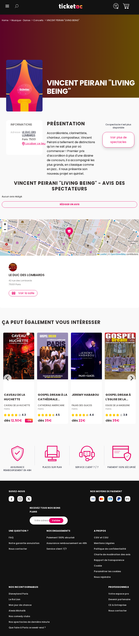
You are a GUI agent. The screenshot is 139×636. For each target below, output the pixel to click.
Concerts (38, 20)
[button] (7, 6)
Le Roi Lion (14, 599)
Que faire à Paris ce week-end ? (27, 627)
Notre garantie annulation (24, 543)
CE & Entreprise (117, 605)
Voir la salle (26, 293)
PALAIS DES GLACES (82, 405)
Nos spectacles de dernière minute (29, 621)
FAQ (11, 537)
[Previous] (8, 378)
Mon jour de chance (20, 605)
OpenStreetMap (118, 254)
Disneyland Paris (18, 593)
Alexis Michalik (17, 610)
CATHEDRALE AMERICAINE (51, 405)
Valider (56, 520)
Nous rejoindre (102, 577)
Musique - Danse (20, 20)
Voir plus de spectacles (118, 139)
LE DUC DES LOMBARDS (29, 134)
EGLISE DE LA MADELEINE (118, 405)
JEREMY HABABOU (85, 395)
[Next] (131, 378)
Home (5, 20)
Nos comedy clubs (19, 616)
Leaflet (103, 254)
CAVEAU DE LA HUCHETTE (17, 405)
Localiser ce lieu (31, 143)
